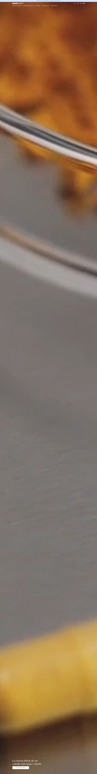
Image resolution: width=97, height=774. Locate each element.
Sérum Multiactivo (45, 5)
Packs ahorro (38, 5)
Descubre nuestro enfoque (21, 767)
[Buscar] (80, 3)
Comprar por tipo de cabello (28, 5)
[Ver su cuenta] (78, 3)
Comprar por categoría (16, 5)
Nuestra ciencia (54, 5)
